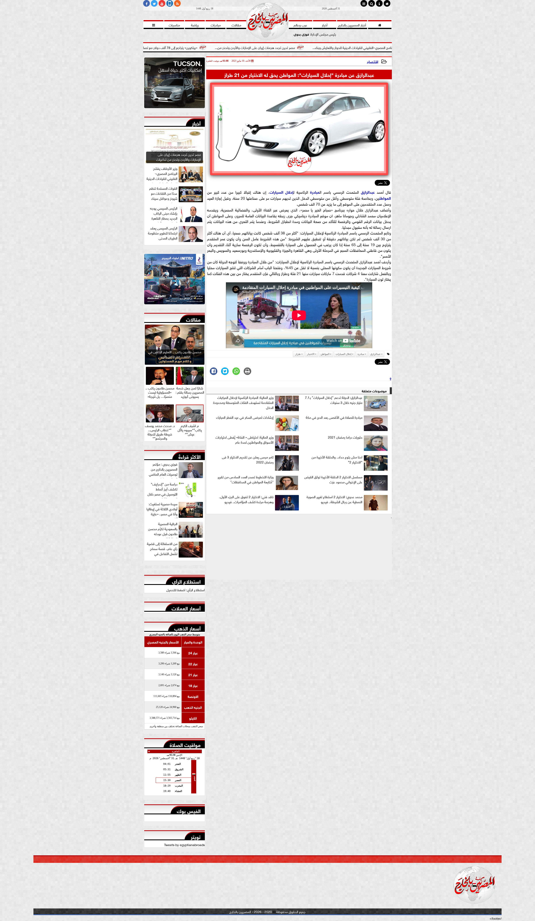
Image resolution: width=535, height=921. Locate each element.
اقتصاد (372, 61)
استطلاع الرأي (186, 581)
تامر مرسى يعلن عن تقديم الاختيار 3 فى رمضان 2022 (248, 459)
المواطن (385, 197)
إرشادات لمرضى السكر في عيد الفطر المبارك (245, 417)
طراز (298, 354)
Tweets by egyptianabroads (184, 844)
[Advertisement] (299, 550)
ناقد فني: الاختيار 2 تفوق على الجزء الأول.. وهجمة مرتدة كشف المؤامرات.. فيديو (246, 499)
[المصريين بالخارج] (174, 84)
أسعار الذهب (187, 627)
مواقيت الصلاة (185, 744)
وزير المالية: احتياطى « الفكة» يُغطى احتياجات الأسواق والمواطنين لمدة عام (244, 439)
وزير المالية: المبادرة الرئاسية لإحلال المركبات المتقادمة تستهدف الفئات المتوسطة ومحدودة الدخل (243, 402)
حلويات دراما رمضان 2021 (345, 437)
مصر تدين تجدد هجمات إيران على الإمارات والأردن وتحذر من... (311, 47)
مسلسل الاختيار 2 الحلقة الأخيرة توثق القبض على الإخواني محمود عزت (333, 479)
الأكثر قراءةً (189, 456)
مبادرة (315, 191)
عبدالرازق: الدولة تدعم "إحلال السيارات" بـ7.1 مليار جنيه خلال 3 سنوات (333, 400)
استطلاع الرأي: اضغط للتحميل (185, 589)
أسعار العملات (186, 607)
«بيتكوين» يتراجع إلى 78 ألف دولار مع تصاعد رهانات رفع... (215, 47)
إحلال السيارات (282, 191)
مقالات (193, 319)
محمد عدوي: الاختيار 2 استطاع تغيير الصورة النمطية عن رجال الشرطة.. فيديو (334, 499)
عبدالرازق (368, 191)
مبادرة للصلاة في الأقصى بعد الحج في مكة (334, 417)
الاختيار (310, 354)
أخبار (196, 122)
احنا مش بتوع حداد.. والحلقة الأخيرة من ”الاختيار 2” (337, 459)
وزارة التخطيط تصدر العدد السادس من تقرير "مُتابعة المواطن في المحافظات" (246, 479)
